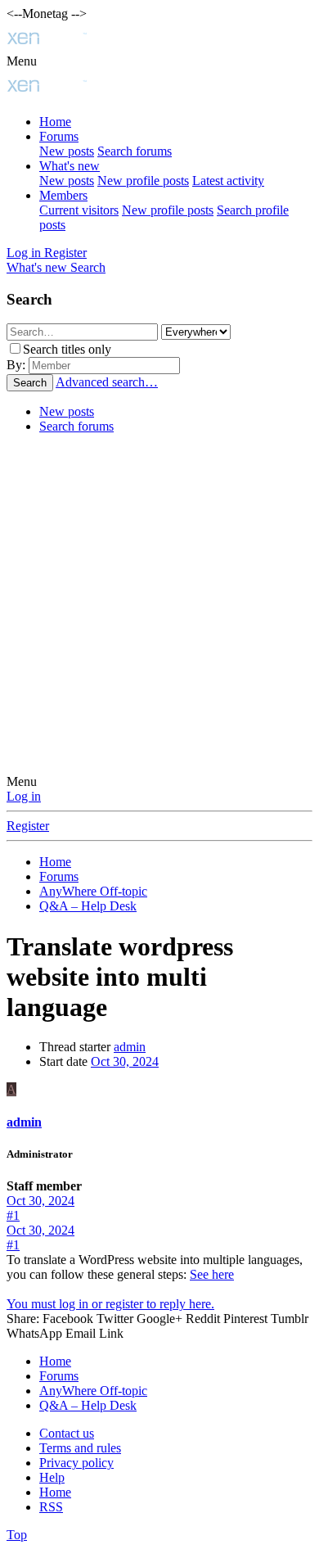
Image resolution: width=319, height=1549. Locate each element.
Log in (24, 796)
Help (52, 1477)
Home (55, 122)
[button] (22, 61)
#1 (13, 1215)
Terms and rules (80, 1448)
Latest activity (228, 180)
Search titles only (67, 349)
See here (212, 1274)
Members (63, 195)
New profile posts (143, 180)
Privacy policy (76, 1463)
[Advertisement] (159, 606)
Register (28, 826)
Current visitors (79, 210)
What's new (69, 166)
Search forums (134, 151)
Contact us (66, 1433)
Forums (59, 136)
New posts (66, 151)
